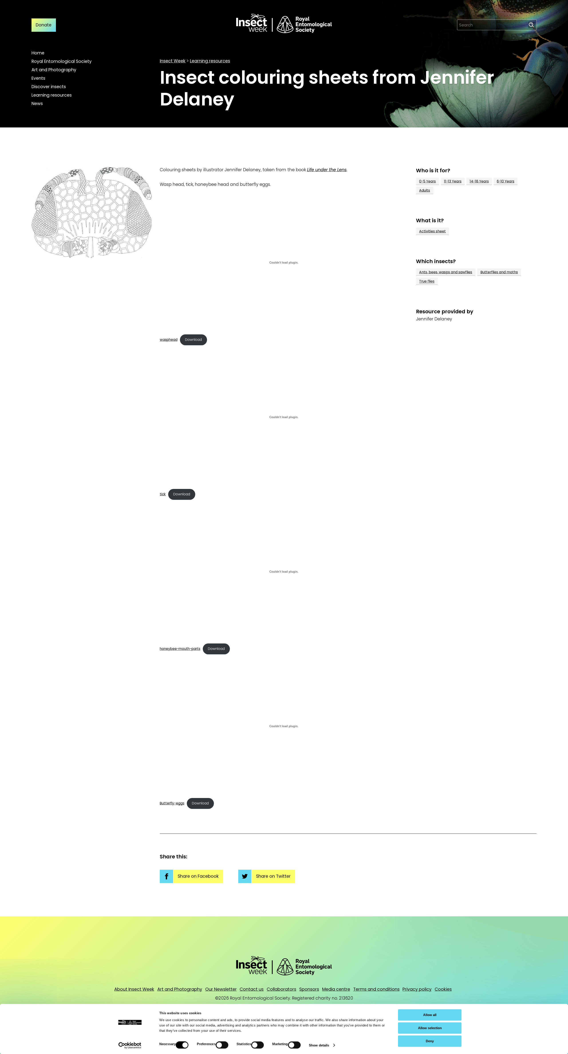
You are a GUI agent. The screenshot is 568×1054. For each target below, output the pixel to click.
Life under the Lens (327, 170)
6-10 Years (505, 181)
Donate (43, 25)
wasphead (169, 339)
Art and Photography (54, 70)
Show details (319, 1045)
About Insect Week (134, 989)
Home (38, 53)
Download (193, 339)
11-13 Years (453, 181)
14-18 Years (479, 181)
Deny (430, 1041)
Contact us (252, 989)
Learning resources (52, 95)
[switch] (222, 1045)
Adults (424, 190)
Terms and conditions (376, 989)
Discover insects (49, 87)
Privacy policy (417, 989)
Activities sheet (432, 231)
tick (163, 494)
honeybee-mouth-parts (180, 648)
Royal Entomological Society (62, 61)
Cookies (443, 989)
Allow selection (430, 1028)
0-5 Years (427, 181)
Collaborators (281, 989)
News (37, 104)
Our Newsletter (221, 989)
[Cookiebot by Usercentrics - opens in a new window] (129, 1045)
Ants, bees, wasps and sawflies (445, 272)
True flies (426, 281)
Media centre (336, 989)
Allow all (429, 1015)
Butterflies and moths (499, 272)
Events (38, 78)
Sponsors (309, 989)
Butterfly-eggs (172, 803)
